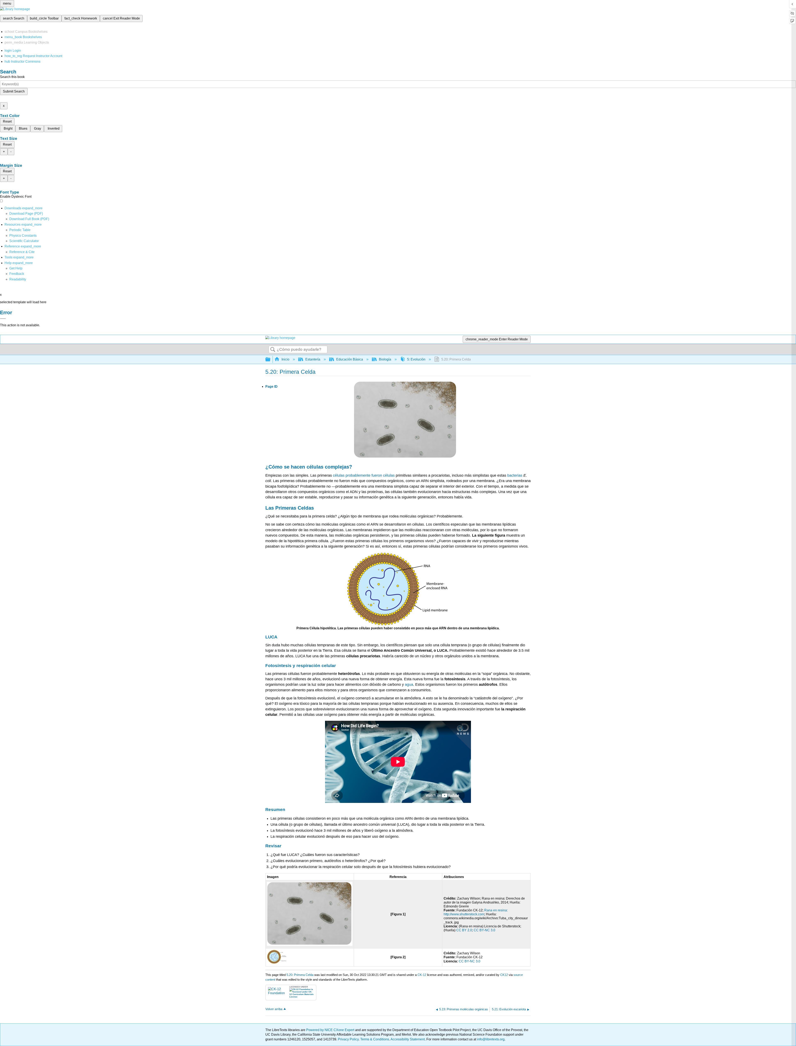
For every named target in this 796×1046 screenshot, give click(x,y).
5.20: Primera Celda (299, 975)
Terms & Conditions (374, 1039)
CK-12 (422, 975)
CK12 (504, 975)
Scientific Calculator (24, 241)
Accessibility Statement (408, 1039)
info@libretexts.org (490, 1039)
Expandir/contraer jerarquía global (270, 359)
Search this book (12, 77)
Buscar (273, 349)
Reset (7, 121)
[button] (16, 273)
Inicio (285, 359)
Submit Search (14, 91)
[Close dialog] (3, 318)
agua (409, 684)
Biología (385, 359)
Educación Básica (349, 359)
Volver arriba (273, 1009)
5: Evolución (416, 359)
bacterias (514, 475)
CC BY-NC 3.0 (484, 930)
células (315, 467)
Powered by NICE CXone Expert (330, 1030)
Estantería (313, 359)
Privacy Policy (348, 1039)
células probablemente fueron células (364, 475)
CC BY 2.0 (464, 930)
